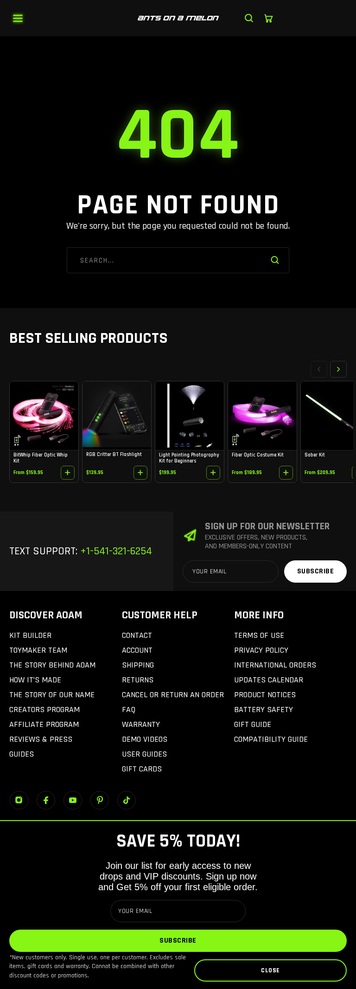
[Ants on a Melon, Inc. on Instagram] (19, 800)
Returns (137, 679)
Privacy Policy (261, 650)
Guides (21, 754)
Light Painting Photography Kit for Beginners (189, 458)
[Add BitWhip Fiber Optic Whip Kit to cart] (68, 473)
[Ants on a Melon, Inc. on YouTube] (73, 800)
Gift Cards (142, 769)
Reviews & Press (40, 739)
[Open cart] (268, 18)
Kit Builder (30, 635)
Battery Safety (263, 709)
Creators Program (44, 709)
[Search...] (249, 18)
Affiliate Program (44, 724)
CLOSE (270, 970)
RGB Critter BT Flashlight (114, 454)
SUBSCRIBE (178, 940)
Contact (137, 635)
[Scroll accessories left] (319, 369)
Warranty (141, 724)
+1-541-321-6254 (114, 551)
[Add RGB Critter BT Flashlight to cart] (140, 473)
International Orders (275, 665)
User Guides (144, 754)
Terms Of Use (259, 635)
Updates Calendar (268, 679)
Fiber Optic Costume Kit (258, 455)
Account (137, 650)
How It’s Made (35, 679)
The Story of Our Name (52, 694)
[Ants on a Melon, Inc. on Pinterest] (99, 800)
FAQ (128, 709)
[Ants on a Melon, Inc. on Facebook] (46, 800)
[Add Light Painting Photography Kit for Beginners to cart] (213, 473)
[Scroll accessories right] (338, 369)
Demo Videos (144, 739)
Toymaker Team (38, 650)
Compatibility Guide (271, 739)
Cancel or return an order (173, 694)
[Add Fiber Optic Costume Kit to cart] (286, 473)
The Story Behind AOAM (52, 665)
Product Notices (265, 694)
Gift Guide (252, 724)
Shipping (138, 665)
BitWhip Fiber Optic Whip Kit (40, 458)
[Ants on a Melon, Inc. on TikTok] (126, 800)
